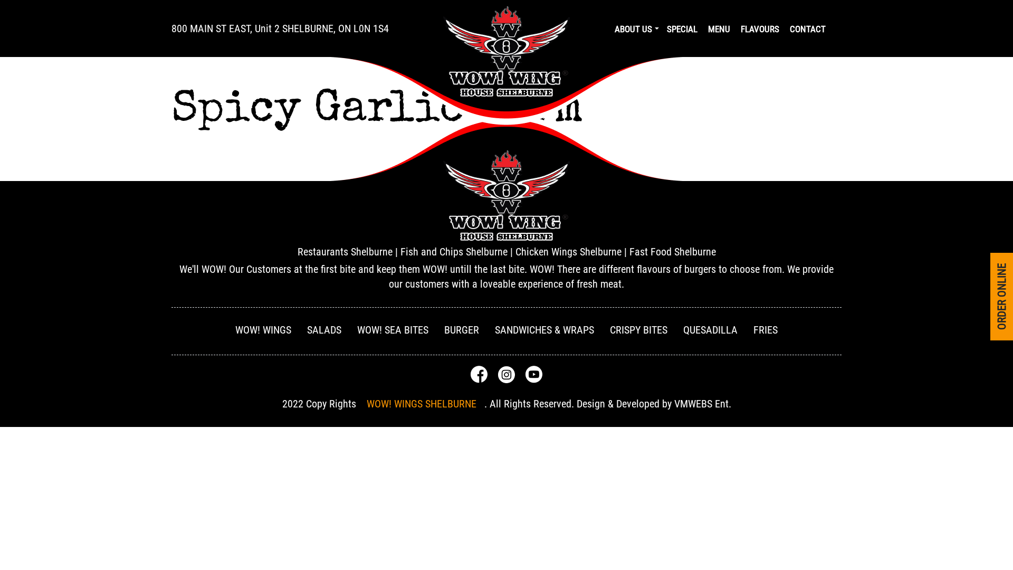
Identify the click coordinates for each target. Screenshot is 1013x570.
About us (633, 29)
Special (682, 29)
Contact (808, 29)
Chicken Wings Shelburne (568, 251)
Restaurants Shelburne (345, 251)
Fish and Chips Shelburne (454, 251)
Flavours (760, 29)
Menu (719, 29)
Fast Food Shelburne (672, 251)
